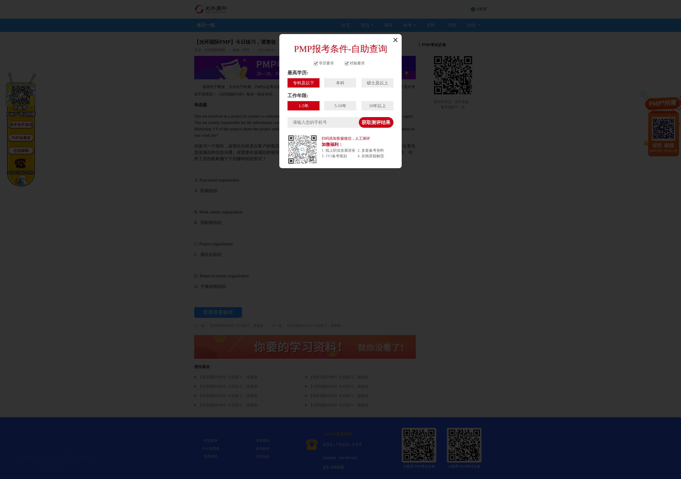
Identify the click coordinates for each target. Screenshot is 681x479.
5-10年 (340, 106)
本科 (340, 83)
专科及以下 (303, 83)
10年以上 (377, 106)
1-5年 (304, 106)
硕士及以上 (377, 83)
